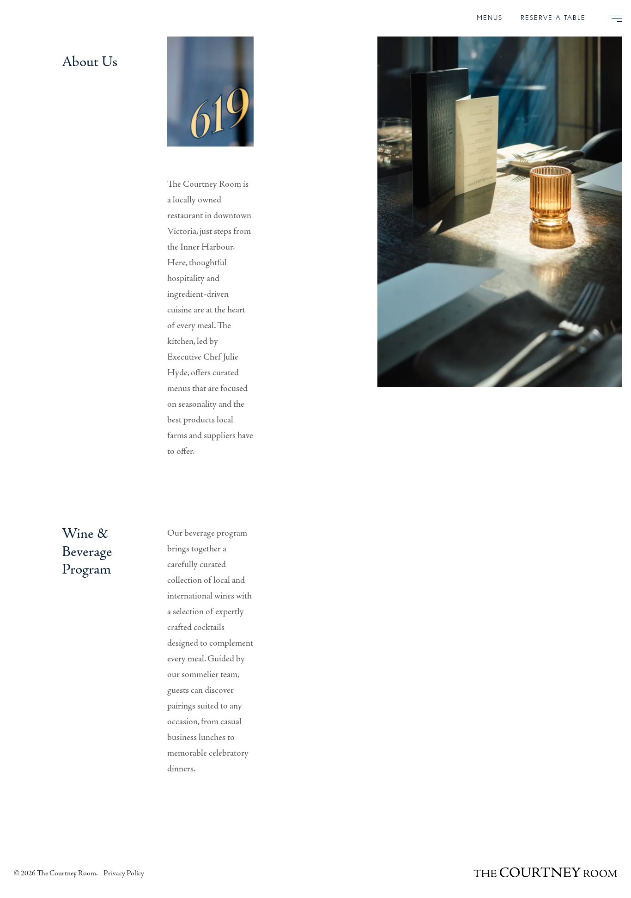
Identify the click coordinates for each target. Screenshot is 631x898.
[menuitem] (611, 18)
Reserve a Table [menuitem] (553, 18)
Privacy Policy (123, 873)
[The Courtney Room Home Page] (545, 873)
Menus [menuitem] (490, 18)
